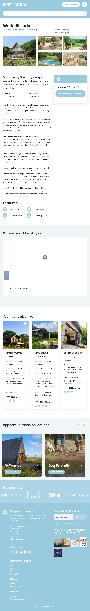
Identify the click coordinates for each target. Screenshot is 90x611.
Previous (2, 495)
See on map (32, 29)
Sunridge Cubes (73, 352)
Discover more (13, 471)
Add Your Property (17, 586)
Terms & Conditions (18, 598)
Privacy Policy (15, 596)
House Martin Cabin (14, 354)
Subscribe (80, 516)
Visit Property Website (69, 93)
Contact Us (14, 573)
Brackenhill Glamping (41, 354)
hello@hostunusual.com (19, 538)
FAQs (12, 570)
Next (87, 495)
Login (12, 583)
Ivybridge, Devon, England (13, 29)
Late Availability (71, 4)
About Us (14, 567)
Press (12, 565)
